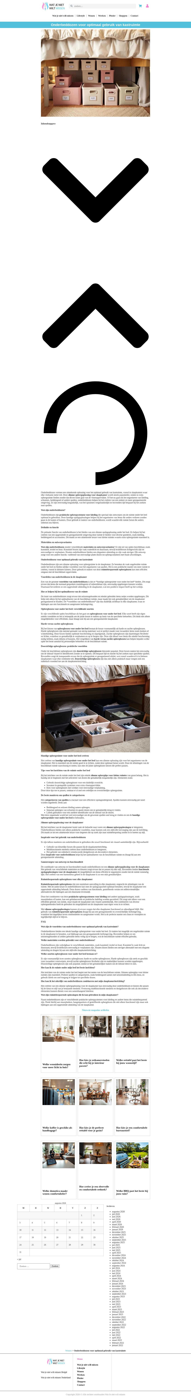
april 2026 (116, 1222)
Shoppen (123, 16)
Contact (134, 16)
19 (45, 1237)
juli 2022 (116, 1330)
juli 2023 (116, 1299)
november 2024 (119, 1258)
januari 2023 (117, 1314)
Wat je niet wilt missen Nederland (56, 1377)
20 (57, 1237)
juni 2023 (116, 1301)
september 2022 (119, 1325)
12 (45, 1230)
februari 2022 (118, 1343)
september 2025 (119, 1240)
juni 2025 (116, 1247)
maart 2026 (117, 1224)
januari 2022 (117, 1345)
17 (20, 1237)
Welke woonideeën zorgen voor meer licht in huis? (56, 1066)
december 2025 (119, 1232)
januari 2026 (117, 1229)
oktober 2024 (118, 1260)
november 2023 (119, 1288)
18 (33, 1237)
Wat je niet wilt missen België (54, 1372)
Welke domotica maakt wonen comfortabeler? (55, 1192)
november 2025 (119, 1234)
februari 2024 (118, 1281)
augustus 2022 (118, 1327)
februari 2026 (118, 1227)
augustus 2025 (118, 1242)
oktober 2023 (118, 1291)
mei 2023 (116, 1304)
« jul (19, 1259)
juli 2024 (116, 1268)
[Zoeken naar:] (33, 1266)
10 (20, 1230)
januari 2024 (117, 1283)
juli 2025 (116, 1245)
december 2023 (119, 1286)
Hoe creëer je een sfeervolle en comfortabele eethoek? (94, 1188)
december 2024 (119, 1255)
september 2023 (119, 1294)
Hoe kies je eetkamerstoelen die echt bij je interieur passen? (94, 1063)
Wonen (91, 16)
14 (70, 1230)
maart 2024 (117, 1278)
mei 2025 (116, 1250)
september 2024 (119, 1263)
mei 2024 (116, 1273)
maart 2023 (117, 1309)
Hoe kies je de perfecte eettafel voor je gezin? (91, 1129)
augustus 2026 (118, 1211)
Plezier (112, 16)
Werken (102, 16)
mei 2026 (116, 1219)
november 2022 (119, 1319)
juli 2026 (116, 1214)
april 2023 (116, 1307)
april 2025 (116, 1253)
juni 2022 (116, 1332)
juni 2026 (116, 1216)
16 (94, 1230)
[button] (95, 190)
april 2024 (116, 1276)
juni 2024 (116, 1271)
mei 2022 (116, 1335)
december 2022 (119, 1317)
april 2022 (116, 1337)
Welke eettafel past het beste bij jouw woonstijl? (131, 1061)
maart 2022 (117, 1340)
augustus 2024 (118, 1265)
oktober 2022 (118, 1322)
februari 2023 (118, 1312)
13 (57, 1230)
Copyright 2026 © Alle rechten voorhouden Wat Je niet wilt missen (95, 1394)
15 (82, 1230)
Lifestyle (81, 16)
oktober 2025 (118, 1237)
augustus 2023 (118, 1296)
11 (33, 1230)
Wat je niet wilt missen (62, 16)
